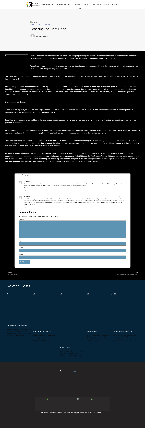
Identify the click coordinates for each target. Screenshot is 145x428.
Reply (25, 190)
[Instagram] (72, 418)
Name (21, 241)
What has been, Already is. (123, 331)
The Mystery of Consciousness (17, 325)
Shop (93, 4)
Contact (99, 4)
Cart (80, 8)
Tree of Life (114, 4)
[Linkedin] (77, 418)
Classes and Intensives (63, 4)
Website (21, 254)
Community (77, 4)
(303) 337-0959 (78, 413)
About (86, 4)
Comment (22, 219)
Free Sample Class (48, 4)
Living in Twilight (65, 347)
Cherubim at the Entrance (42, 331)
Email (21, 247)
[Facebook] (68, 418)
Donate (106, 4)
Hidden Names (92, 331)
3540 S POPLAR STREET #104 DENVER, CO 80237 (57, 413)
